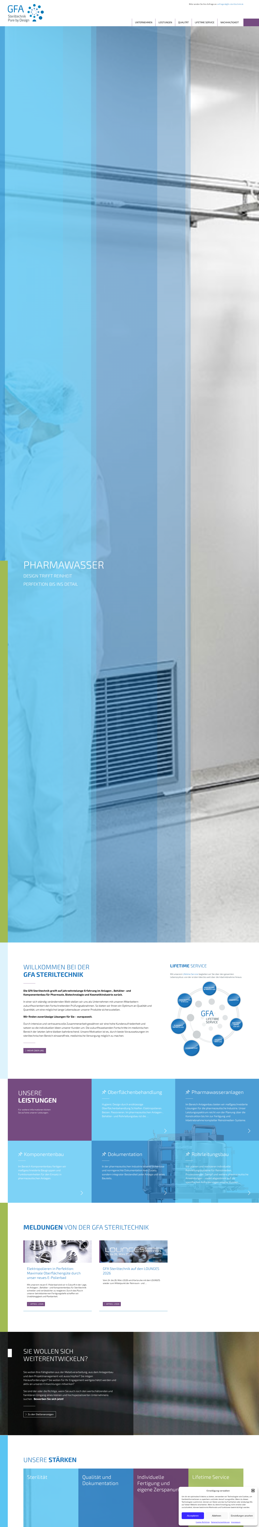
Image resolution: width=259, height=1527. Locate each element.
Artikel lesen (36, 1304)
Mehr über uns (35, 1050)
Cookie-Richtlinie (203, 1522)
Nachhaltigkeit (229, 22)
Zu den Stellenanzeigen (41, 1414)
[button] (253, 1490)
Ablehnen (216, 1515)
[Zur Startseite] (26, 13)
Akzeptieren (193, 1515)
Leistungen (165, 22)
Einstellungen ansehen (242, 1515)
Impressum (235, 1522)
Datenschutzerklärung (220, 1522)
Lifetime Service (204, 22)
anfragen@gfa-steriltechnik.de (230, 4)
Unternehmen (143, 22)
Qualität (183, 22)
